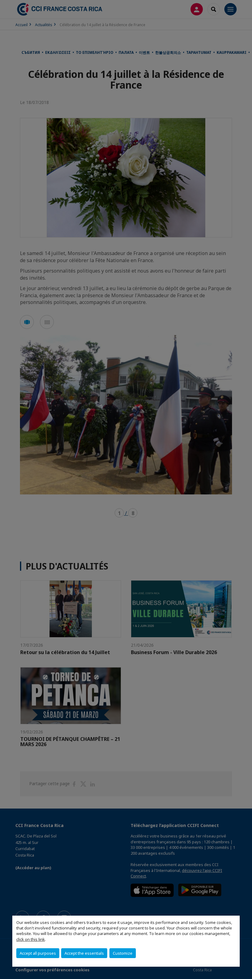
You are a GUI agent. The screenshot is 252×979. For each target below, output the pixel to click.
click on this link (30, 939)
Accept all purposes (38, 953)
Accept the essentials (84, 953)
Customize (122, 953)
